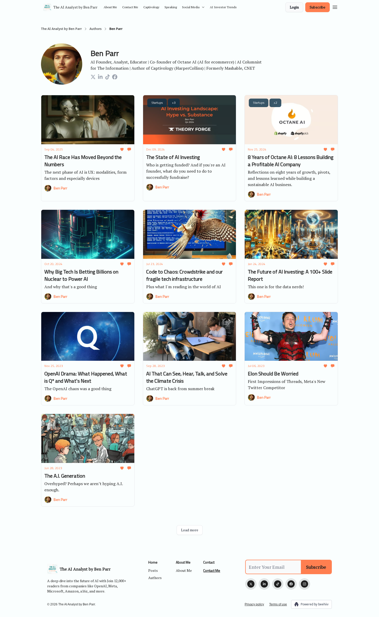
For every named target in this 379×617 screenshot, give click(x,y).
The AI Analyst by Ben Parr (61, 29)
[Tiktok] (277, 584)
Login (294, 7)
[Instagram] (304, 584)
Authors (95, 29)
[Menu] (335, 6)
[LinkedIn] (264, 584)
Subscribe (317, 7)
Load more (189, 529)
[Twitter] (251, 584)
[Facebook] (291, 584)
